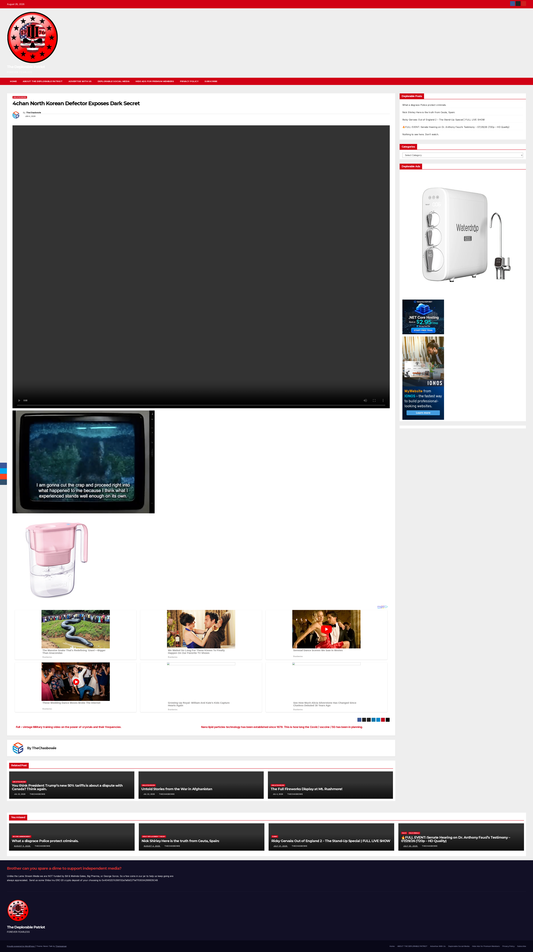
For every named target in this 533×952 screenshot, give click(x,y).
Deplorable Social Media (114, 81)
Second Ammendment (22, 836)
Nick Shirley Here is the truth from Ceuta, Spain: (428, 112)
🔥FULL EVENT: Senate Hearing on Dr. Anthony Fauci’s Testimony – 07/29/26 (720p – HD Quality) (456, 127)
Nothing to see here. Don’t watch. (420, 134)
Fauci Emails (414, 833)
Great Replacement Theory (153, 836)
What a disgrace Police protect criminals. (424, 105)
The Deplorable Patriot (26, 67)
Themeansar (61, 946)
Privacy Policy (189, 81)
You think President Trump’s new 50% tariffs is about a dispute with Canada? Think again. (67, 787)
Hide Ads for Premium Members (155, 81)
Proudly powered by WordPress (21, 946)
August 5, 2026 (22, 846)
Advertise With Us (80, 81)
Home (13, 81)
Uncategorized (19, 97)
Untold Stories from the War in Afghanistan (176, 789)
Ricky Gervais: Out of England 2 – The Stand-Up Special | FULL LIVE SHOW (443, 119)
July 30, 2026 (410, 846)
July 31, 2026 (281, 846)
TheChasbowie (33, 112)
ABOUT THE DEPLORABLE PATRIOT (42, 81)
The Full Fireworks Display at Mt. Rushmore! (306, 789)
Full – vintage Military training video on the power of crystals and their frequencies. (69, 727)
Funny (274, 836)
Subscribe (211, 81)
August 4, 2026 (152, 846)
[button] (519, 81)
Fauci (404, 833)
